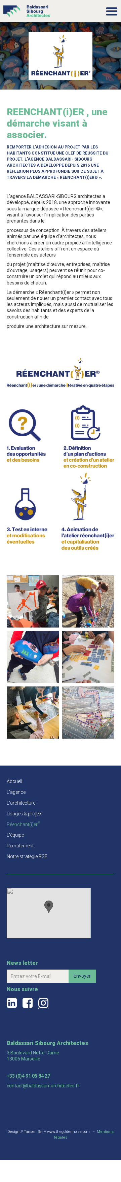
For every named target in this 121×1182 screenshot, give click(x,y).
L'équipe (15, 835)
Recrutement (20, 845)
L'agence (16, 792)
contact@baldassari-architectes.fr (43, 1085)
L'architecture (21, 803)
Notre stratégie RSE (27, 856)
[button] (112, 11)
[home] (25, 8)
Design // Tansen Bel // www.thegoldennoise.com (48, 1131)
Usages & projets (25, 813)
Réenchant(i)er (23, 824)
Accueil (14, 781)
